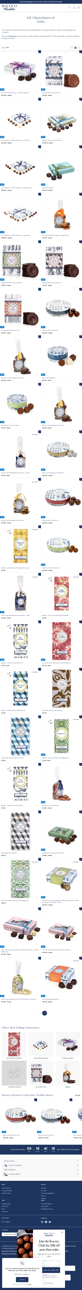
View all (77, 1095)
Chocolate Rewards (46, 1204)
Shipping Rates (6, 1204)
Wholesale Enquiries (47, 1209)
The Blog (43, 1198)
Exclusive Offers (6, 1193)
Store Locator (45, 1206)
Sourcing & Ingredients (47, 1193)
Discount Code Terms (9, 1251)
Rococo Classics (6, 1188)
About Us (43, 1188)
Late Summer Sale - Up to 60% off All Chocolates (40, 2)
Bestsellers (13, 36)
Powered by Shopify (9, 1254)
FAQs (3, 1209)
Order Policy (5, 1206)
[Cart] (74, 7)
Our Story (43, 1190)
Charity (43, 1196)
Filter (7, 48)
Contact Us (5, 1211)
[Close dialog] (62, 1232)
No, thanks (49, 1283)
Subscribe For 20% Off (49, 1270)
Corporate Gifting (7, 1190)
